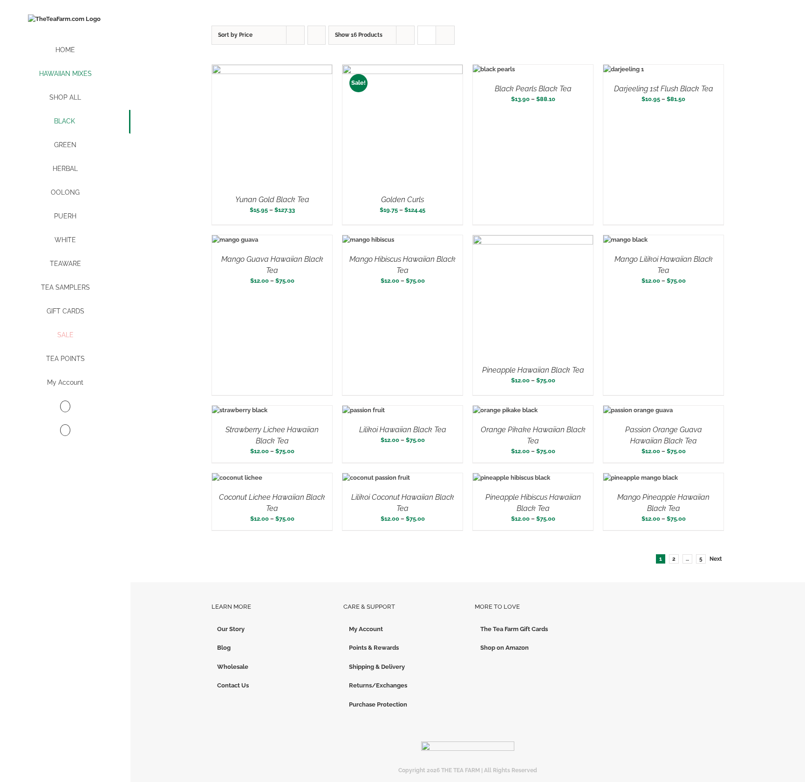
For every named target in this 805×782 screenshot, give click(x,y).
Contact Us (233, 685)
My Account (366, 629)
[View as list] (445, 35)
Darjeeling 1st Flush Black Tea (663, 88)
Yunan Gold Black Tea (272, 199)
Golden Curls (402, 199)
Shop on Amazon (504, 647)
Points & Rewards (374, 647)
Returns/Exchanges (378, 685)
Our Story (231, 629)
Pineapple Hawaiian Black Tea (533, 370)
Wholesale (232, 666)
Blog (224, 647)
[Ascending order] (316, 35)
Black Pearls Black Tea (533, 88)
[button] (65, 430)
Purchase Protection (378, 704)
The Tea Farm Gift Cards (514, 629)
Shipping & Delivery (377, 666)
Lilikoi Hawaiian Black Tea (402, 429)
